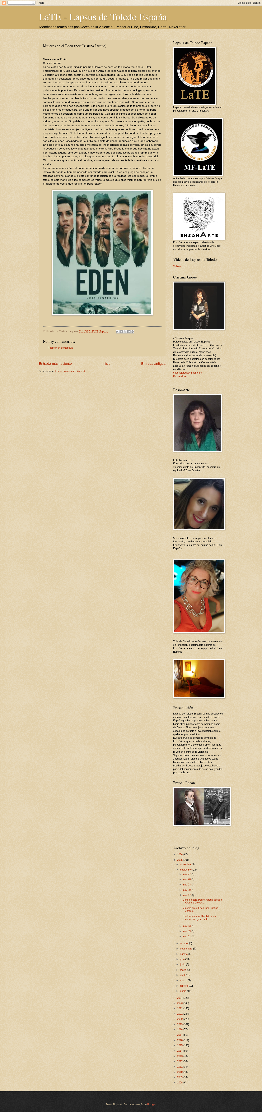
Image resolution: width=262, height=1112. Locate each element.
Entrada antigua (153, 363)
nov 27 (187, 874)
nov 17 (187, 895)
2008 (180, 1082)
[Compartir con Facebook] (129, 331)
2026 (180, 854)
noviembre (186, 869)
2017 (180, 1034)
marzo (184, 980)
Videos (177, 266)
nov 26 (187, 879)
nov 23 (187, 884)
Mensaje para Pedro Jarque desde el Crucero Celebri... (202, 901)
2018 (180, 1029)
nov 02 (187, 936)
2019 (180, 1024)
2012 (180, 1061)
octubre (184, 943)
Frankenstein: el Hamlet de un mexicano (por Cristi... (199, 918)
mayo (183, 969)
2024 (180, 997)
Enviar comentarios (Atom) (70, 371)
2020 (180, 1019)
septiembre (186, 948)
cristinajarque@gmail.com (187, 372)
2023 (180, 1003)
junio (183, 964)
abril (182, 975)
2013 (180, 1056)
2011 (180, 1066)
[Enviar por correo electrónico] (118, 331)
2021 (180, 1013)
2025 (180, 859)
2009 (180, 1077)
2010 (180, 1072)
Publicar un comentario (60, 347)
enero (183, 991)
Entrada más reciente (55, 363)
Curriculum (180, 376)
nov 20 (187, 890)
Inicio (106, 363)
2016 (180, 1040)
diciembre (186, 864)
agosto (184, 954)
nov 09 (187, 931)
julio (182, 959)
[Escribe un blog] (121, 331)
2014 (180, 1050)
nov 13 (187, 926)
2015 (180, 1045)
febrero (184, 985)
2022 (180, 1008)
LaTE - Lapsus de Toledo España (103, 16)
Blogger (151, 1104)
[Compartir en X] (125, 331)
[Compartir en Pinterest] (132, 331)
